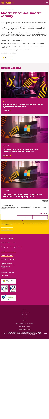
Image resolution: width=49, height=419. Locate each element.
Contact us (6, 229)
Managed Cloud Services (8, 251)
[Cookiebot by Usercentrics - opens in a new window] (42, 201)
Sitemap (24, 320)
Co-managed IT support (8, 242)
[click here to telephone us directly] (44, 2)
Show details (42, 213)
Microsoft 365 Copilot (7, 259)
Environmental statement (24, 326)
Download (8, 58)
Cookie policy (25, 317)
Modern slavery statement (24, 329)
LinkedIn (5, 275)
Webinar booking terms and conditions (24, 323)
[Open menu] (46, 2)
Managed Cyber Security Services (10, 247)
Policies (24, 309)
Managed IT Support (7, 238)
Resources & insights (7, 9)
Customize (23, 217)
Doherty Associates (7, 2)
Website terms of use (24, 311)
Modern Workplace (6, 255)
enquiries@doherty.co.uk (7, 272)
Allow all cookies (40, 217)
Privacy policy (24, 314)
